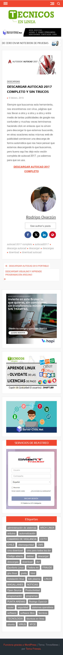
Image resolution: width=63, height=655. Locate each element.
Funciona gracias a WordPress (20, 644)
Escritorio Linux (15, 567)
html (33, 573)
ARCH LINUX (47, 527)
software (11, 613)
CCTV (43, 539)
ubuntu (11, 624)
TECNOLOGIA (15, 618)
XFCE (33, 624)
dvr (38, 561)
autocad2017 (42, 244)
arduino (11, 533)
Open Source (14, 590)
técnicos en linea (35, 618)
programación (14, 595)
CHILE (10, 544)
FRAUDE (47, 567)
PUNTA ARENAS (16, 601)
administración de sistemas (21, 527)
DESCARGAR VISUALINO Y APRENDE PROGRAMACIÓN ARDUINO (23, 273)
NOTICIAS (32, 584)
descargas (48, 248)
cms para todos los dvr (39, 550)
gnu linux (12, 573)
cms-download (15, 550)
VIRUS (22, 624)
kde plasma (34, 578)
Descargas (13, 81)
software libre (27, 613)
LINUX (47, 578)
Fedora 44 (33, 567)
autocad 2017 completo (19, 244)
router (10, 607)
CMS (40, 544)
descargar (34, 248)
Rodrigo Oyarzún (41, 217)
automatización (27, 533)
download (14, 252)
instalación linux (15, 578)
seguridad (23, 607)
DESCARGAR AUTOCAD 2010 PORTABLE (29, 265)
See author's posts (40, 226)
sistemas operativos (42, 607)
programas (32, 595)
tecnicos (42, 613)
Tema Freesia (33, 648)
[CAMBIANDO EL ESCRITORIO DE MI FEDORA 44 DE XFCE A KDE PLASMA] (48, 43)
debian (30, 556)
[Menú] (5, 3)
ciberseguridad (26, 544)
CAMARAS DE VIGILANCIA (21, 539)
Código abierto (15, 556)
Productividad (32, 590)
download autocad (31, 252)
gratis (24, 573)
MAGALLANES (15, 584)
